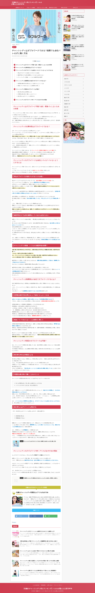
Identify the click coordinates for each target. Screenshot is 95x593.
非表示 (38, 61)
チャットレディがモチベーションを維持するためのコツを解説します (37, 531)
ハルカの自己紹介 (36, 585)
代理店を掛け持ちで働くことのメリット (27, 94)
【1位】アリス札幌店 (30, 7)
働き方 (14, 522)
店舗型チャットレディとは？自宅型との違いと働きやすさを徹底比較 (77, 37)
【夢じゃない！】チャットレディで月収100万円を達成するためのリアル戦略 (77, 27)
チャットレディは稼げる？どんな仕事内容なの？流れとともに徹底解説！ (38, 570)
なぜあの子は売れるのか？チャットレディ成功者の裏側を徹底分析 (77, 17)
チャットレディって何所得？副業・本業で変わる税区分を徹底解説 (77, 46)
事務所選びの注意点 (53, 7)
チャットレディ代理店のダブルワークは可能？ (28, 89)
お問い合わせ (49, 585)
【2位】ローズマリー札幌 (42, 7)
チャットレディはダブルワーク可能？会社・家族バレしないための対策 (34, 64)
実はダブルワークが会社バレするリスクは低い (29, 73)
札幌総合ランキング (20, 7)
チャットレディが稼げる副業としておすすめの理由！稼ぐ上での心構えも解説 (39, 560)
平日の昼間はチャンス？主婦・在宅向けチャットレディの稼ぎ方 (77, 66)
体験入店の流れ (64, 7)
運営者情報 (43, 585)
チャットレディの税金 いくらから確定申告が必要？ (30, 77)
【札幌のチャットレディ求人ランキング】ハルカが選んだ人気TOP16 (47, 588)
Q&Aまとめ (75, 7)
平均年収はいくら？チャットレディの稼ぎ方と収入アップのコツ (77, 56)
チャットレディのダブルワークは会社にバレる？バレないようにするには (34, 70)
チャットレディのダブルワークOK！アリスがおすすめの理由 (31, 99)
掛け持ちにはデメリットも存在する (26, 96)
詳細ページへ (36, 510)
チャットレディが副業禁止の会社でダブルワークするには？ (31, 80)
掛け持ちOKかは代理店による (25, 92)
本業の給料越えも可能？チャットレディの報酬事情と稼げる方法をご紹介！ (39, 541)
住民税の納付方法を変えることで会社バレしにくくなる (31, 83)
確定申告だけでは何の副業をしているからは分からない (31, 75)
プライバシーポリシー (58, 585)
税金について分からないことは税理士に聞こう (29, 85)
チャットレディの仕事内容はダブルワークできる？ (29, 67)
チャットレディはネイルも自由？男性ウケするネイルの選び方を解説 (37, 551)
